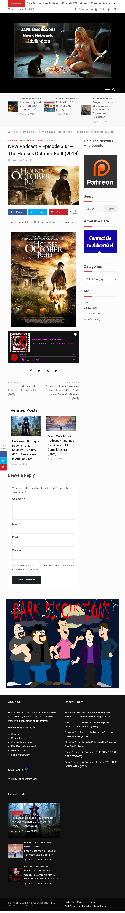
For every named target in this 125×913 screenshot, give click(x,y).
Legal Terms (100, 906)
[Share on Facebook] (3, 454)
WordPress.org (92, 319)
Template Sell (28, 905)
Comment (18, 498)
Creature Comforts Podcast (36, 866)
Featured (13, 140)
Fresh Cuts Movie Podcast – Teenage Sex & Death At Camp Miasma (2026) (61, 445)
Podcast (40, 140)
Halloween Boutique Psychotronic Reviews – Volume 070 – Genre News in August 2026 (25, 449)
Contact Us (94, 902)
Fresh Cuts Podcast (42, 842)
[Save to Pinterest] (3, 467)
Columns (81, 902)
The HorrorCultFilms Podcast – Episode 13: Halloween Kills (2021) (24, 390)
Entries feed (90, 307)
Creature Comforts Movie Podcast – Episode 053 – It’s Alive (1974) (41, 878)
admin (13, 160)
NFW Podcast (27, 140)
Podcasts (51, 140)
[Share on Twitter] (3, 461)
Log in (87, 302)
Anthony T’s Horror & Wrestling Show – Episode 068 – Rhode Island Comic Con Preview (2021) (62, 392)
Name (16, 524)
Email (16, 537)
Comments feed (92, 313)
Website (16, 550)
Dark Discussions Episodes (78, 906)
